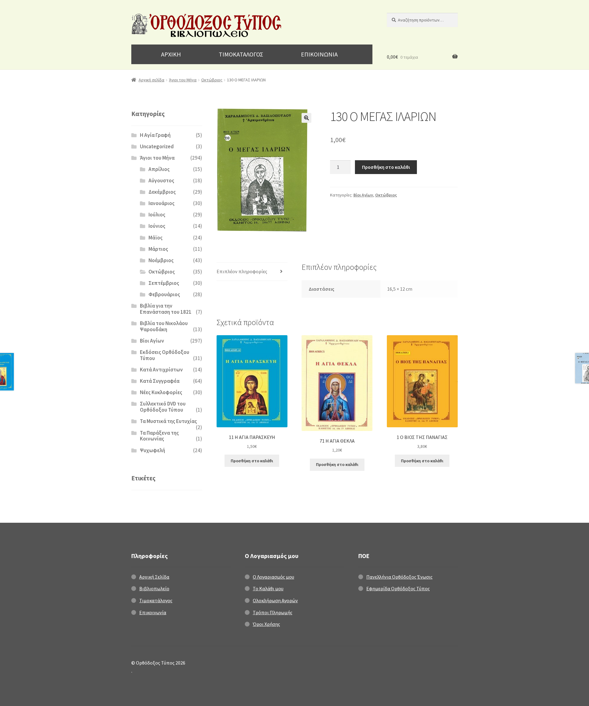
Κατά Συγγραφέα (159, 381)
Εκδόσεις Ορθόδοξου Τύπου (164, 355)
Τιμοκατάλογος (155, 600)
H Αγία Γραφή (155, 135)
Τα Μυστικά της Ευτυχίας (168, 421)
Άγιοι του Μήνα (183, 80)
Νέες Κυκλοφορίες (161, 392)
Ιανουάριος (161, 203)
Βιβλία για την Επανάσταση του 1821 (165, 308)
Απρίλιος (159, 169)
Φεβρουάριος (164, 294)
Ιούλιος (156, 214)
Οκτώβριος (211, 80)
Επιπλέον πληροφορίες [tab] (242, 271)
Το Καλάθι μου (268, 588)
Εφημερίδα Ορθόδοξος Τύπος (398, 588)
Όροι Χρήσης (266, 624)
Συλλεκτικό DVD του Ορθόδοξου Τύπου (163, 406)
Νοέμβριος (161, 260)
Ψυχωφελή (152, 450)
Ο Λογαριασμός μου (273, 577)
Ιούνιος (156, 226)
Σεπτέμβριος (163, 283)
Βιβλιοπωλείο (154, 588)
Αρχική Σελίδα (154, 577)
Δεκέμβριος (162, 191)
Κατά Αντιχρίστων (161, 369)
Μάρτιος (158, 249)
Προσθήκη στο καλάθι (386, 167)
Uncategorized (157, 146)
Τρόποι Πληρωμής (272, 612)
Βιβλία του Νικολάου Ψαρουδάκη (164, 326)
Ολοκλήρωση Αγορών (275, 600)
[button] (306, 118)
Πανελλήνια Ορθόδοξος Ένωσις (399, 577)
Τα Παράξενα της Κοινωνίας (159, 435)
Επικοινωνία (152, 612)
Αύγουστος (161, 180)
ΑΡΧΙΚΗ (171, 54)
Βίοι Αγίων (363, 195)
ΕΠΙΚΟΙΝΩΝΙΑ (319, 54)
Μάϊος (155, 237)
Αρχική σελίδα (151, 80)
